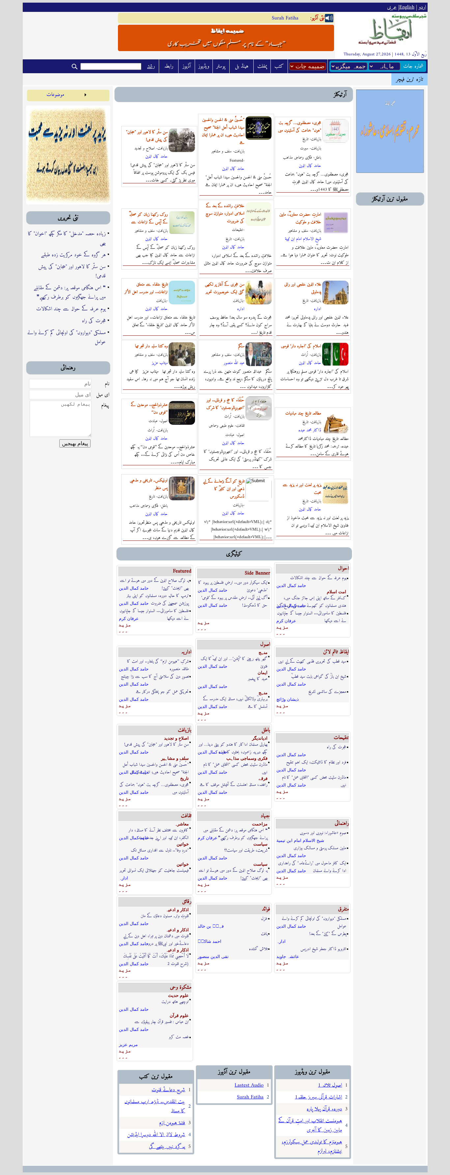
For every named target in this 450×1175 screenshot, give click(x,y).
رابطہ (168, 66)
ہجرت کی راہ (94, 320)
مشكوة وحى (180, 987)
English (406, 7)
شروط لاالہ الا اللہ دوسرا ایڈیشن (156, 1134)
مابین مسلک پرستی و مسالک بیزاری (320, 848)
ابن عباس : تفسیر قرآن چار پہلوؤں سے (161, 1022)
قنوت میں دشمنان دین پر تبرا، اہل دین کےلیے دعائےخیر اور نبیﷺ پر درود (156, 936)
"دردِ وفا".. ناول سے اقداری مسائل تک (160, 850)
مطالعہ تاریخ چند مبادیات (303, 413)
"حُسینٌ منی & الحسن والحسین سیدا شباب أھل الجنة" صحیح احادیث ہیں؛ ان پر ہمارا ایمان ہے (223, 131)
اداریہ (186, 652)
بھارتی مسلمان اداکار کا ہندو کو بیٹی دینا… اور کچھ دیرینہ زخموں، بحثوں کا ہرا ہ (233, 745)
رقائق (186, 901)
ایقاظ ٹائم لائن (336, 652)
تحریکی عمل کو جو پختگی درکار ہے (162, 692)
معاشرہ (182, 823)
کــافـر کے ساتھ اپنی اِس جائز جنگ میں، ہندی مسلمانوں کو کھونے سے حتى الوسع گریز (311, 598)
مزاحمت (259, 823)
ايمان (262, 672)
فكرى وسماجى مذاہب (246, 758)
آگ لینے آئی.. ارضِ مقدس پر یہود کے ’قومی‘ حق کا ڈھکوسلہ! (234, 598)
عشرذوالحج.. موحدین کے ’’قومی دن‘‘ (149, 408)
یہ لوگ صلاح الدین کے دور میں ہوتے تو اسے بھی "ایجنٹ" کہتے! (154, 581)
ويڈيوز (203, 66)
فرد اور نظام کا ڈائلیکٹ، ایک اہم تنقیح (316, 762)
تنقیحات (341, 737)
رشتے (151, 66)
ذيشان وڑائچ (287, 699)
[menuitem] (57, 95)
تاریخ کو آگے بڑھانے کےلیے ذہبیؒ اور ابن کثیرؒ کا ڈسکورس (223, 489)
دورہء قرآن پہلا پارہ (324, 1109)
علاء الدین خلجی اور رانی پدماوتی (302, 288)
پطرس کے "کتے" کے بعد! (327, 934)
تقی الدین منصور (213, 956)
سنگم (241, 346)
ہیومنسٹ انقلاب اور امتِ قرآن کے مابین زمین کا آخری (310, 1125)
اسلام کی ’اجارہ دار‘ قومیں (301, 346)
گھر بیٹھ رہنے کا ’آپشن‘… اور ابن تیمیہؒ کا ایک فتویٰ (234, 659)
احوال (343, 568)
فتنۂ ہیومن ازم (172, 1123)
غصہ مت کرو (179, 1037)
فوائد (266, 909)
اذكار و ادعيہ (177, 909)
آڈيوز (187, 66)
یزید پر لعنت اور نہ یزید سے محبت (302, 488)
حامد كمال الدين (156, 156)
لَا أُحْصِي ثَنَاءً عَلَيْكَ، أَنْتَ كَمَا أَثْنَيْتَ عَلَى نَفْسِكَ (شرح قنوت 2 (156, 956)
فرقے (263, 778)
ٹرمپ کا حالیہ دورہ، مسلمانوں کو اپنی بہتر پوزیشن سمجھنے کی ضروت (158, 596)
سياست (260, 844)
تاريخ (184, 778)
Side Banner (257, 573)
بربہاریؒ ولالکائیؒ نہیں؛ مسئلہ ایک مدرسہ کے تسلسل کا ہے (235, 699)
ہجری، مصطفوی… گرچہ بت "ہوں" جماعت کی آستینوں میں (299, 126)
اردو (422, 7)
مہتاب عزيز (160, 363)
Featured (182, 571)
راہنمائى (342, 823)
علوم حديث (178, 995)
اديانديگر (259, 738)
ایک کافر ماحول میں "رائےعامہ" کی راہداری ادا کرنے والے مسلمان (312, 863)
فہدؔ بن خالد (211, 926)
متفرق (343, 909)
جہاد (265, 815)
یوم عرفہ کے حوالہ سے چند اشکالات (71, 309)
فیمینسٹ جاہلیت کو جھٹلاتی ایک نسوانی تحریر (154, 870)
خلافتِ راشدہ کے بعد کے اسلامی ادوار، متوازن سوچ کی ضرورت (225, 213)
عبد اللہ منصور (234, 363)
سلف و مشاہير (175, 758)
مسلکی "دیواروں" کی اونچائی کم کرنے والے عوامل (66, 337)
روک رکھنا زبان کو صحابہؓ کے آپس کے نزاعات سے (148, 218)
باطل (266, 730)
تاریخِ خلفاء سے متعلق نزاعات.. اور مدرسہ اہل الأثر (146, 288)
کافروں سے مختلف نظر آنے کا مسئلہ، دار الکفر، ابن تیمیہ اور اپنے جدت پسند (158, 830)
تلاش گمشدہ (258, 949)
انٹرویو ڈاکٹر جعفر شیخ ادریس (323, 949)
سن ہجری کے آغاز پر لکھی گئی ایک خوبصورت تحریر (224, 288)
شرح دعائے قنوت (168, 1090)
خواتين (183, 844)
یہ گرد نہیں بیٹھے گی (167, 1146)
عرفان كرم (129, 618)
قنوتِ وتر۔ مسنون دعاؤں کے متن (165, 916)
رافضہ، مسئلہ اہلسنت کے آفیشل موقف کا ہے (233, 784)
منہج (263, 652)
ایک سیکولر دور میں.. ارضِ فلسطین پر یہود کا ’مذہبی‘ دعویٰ (232, 583)
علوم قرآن (179, 1015)
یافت (264, 934)
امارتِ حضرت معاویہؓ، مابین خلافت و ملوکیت (300, 218)
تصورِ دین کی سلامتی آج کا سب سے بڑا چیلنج (155, 676)
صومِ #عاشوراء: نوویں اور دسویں (323, 833)
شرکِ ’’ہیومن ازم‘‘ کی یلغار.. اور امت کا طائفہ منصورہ (158, 662)
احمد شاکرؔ (209, 941)
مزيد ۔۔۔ (124, 627)
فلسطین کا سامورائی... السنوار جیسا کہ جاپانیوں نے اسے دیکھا (154, 611)
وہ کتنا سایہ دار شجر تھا (151, 346)
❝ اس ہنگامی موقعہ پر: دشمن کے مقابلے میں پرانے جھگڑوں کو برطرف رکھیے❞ (70, 292)
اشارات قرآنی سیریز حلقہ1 (318, 1097)
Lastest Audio (249, 1085)
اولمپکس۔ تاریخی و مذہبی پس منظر (149, 484)
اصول (265, 644)
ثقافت (186, 815)
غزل (264, 918)
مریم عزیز (128, 1044)
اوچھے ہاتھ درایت (175, 1001)
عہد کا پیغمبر (257, 679)
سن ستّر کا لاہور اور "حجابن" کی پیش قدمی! (72, 271)
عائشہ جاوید (287, 956)
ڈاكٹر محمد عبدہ (309, 430)
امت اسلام (336, 591)
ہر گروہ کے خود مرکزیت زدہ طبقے (73, 255)
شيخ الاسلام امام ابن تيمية (303, 239)
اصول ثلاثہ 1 (330, 1085)
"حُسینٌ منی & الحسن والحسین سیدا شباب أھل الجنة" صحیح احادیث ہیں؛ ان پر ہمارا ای (156, 765)
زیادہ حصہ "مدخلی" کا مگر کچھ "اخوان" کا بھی (67, 238)
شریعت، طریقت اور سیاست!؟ (245, 850)
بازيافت (184, 730)
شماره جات (413, 66)
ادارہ (240, 309)
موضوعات (55, 94)
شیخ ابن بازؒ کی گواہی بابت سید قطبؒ (318, 676)
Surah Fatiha (285, 18)
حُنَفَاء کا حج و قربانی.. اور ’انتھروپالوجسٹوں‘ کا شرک (225, 404)
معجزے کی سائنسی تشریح (327, 692)
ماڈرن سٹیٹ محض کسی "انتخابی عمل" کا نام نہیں (235, 765)
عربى (392, 7)
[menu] (57, 95)
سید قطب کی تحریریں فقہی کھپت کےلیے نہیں (312, 661)
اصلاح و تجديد (176, 738)
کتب (279, 66)
